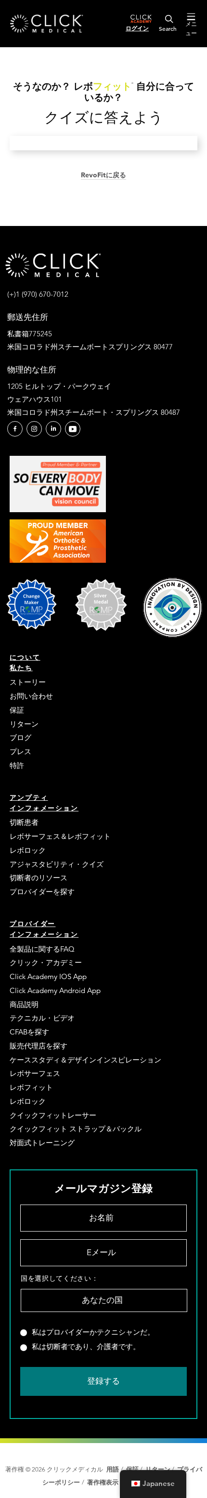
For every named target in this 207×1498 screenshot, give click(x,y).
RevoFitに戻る (103, 175)
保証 (132, 1469)
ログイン (137, 28)
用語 (112, 1469)
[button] (15, 429)
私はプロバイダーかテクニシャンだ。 (93, 1332)
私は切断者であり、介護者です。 (86, 1346)
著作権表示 (103, 1482)
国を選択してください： (59, 1278)
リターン (157, 1469)
